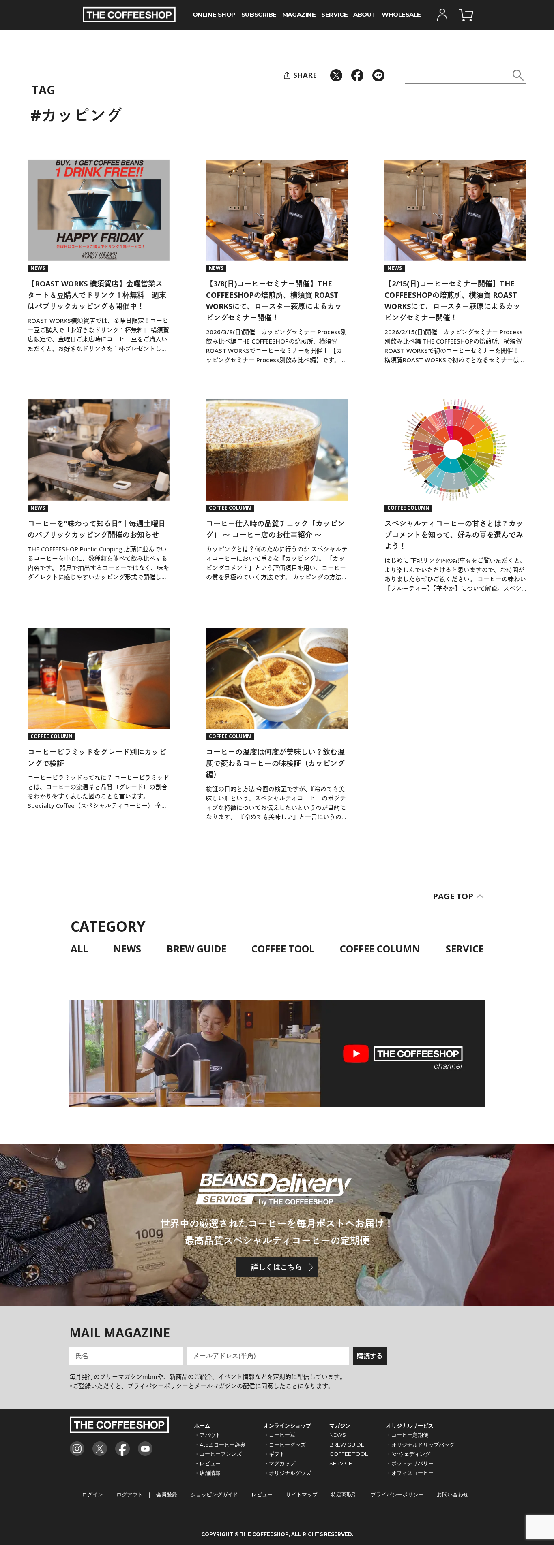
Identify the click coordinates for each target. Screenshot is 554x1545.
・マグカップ (279, 1463)
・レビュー (207, 1463)
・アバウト (207, 1435)
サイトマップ (302, 1494)
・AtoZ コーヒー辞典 (219, 1444)
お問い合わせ (452, 1494)
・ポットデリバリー (410, 1463)
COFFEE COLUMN (380, 949)
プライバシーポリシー (397, 1494)
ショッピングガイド (214, 1494)
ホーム (202, 1425)
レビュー (262, 1494)
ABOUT (364, 15)
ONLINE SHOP (214, 15)
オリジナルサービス (410, 1425)
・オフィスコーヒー (410, 1473)
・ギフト (274, 1454)
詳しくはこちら (276, 1267)
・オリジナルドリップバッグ (420, 1444)
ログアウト (129, 1494)
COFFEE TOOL (282, 949)
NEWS (127, 949)
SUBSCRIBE (259, 15)
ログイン (92, 1494)
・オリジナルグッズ (287, 1473)
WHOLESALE (401, 15)
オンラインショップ (287, 1425)
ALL (79, 949)
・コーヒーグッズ (285, 1444)
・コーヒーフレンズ (218, 1454)
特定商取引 (344, 1494)
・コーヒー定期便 (407, 1435)
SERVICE (334, 15)
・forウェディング (408, 1454)
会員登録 (166, 1494)
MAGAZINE (299, 15)
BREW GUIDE (196, 949)
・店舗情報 (207, 1473)
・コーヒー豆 (279, 1435)
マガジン (339, 1425)
